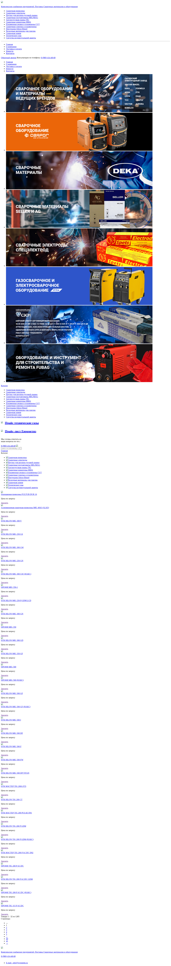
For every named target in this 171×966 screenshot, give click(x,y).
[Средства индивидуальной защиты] (7, 488)
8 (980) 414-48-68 (8, 446)
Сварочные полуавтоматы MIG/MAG (22, 18)
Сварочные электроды (15, 13)
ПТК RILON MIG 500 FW (12, 760)
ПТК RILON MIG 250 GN (12, 561)
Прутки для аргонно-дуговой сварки (21, 15)
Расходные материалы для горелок (21, 31)
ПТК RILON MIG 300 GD (12, 640)
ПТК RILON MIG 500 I (11, 720)
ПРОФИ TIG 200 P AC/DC (12, 866)
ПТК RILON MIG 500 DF (12, 733)
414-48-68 (48, 58)
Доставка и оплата (14, 49)
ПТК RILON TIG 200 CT (11, 799)
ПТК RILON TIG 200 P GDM (13, 826)
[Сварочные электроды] (7, 460)
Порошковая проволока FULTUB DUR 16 (19, 494)
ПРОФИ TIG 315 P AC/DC (12, 906)
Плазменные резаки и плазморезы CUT (23, 24)
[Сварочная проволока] (7, 457)
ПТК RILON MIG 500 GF (12, 693)
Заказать (4, 503)
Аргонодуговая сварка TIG (17, 20)
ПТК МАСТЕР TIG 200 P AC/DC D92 (17, 853)
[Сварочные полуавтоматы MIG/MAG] (7, 465)
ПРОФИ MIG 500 (8, 667)
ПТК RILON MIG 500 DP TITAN (15, 773)
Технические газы (13, 36)
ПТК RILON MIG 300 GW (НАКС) (16, 574)
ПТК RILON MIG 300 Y (11, 521)
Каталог (4, 386)
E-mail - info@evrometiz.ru (17, 963)
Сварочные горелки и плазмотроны (21, 27)
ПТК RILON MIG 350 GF (12, 654)
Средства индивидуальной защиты (21, 38)
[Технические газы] (7, 485)
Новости (9, 51)
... (7, 936)
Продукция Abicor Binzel (16, 29)
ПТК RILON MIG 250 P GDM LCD (16, 600)
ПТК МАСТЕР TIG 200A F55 (13, 786)
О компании (11, 47)
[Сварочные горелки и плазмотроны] (7, 475)
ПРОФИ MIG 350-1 (9, 587)
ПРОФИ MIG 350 (8, 627)
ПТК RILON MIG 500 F (11, 746)
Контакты (10, 53)
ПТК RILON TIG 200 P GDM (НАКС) (17, 839)
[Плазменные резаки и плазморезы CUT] (7, 472)
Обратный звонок (8, 58)
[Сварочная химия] (7, 482)
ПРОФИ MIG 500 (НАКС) (12, 680)
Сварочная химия (13, 33)
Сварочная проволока (15, 11)
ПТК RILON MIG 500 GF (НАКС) (15, 707)
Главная (9, 44)
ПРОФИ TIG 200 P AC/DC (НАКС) (16, 892)
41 (7, 941)
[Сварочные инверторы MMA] (7, 470)
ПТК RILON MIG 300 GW (12, 547)
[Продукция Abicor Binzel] (7, 477)
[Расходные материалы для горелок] (7, 480)
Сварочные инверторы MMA (18, 22)
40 (7, 939)
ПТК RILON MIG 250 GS (12, 534)
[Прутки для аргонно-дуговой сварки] (7, 462)
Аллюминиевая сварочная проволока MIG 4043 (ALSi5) (25, 508)
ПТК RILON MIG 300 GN (12, 614)
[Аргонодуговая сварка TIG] (7, 467)
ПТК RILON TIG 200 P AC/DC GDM (17, 879)
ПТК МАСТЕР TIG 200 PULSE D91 (16, 813)
